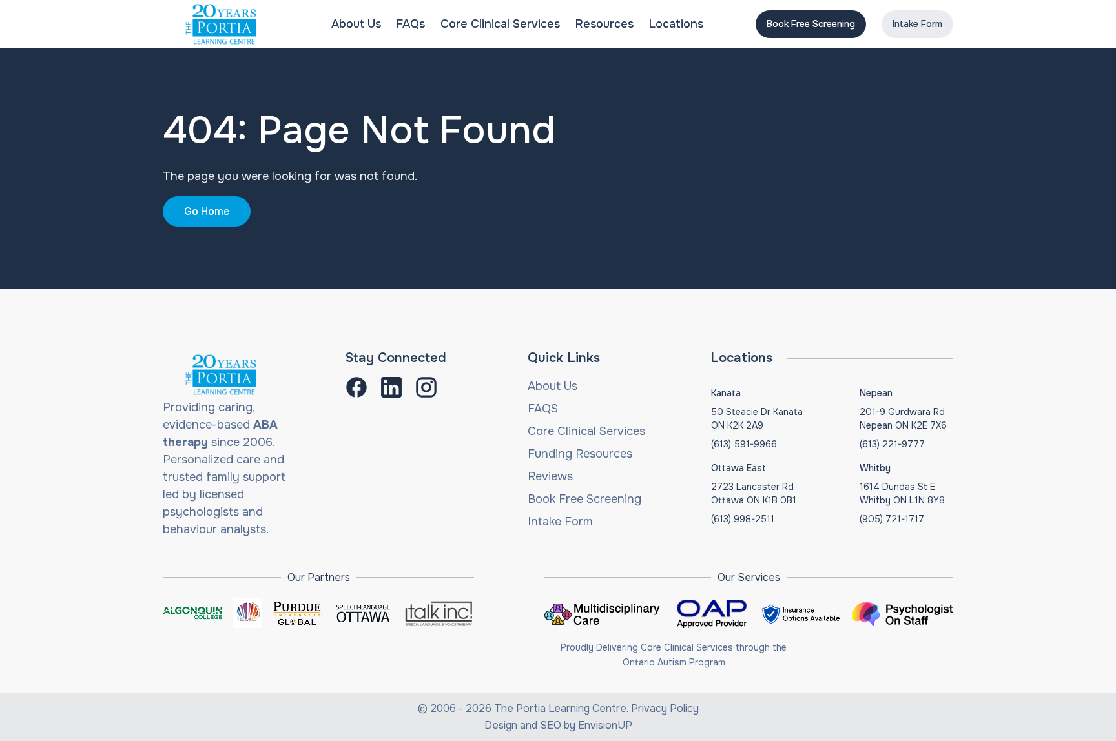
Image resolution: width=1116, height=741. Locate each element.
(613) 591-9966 (744, 444)
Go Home (206, 211)
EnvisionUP (605, 725)
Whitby (875, 468)
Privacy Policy (665, 708)
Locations (676, 24)
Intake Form (917, 24)
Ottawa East (738, 468)
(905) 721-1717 (892, 519)
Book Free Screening (811, 24)
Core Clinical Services (500, 24)
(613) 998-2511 (742, 519)
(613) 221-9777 (892, 444)
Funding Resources (580, 454)
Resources (604, 24)
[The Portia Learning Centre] (221, 24)
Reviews (550, 476)
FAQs (411, 24)
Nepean (876, 393)
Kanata (726, 393)
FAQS (543, 408)
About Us (356, 24)
